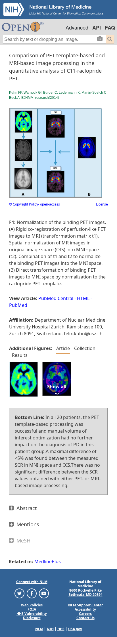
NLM (39, 628)
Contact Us (85, 617)
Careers (85, 613)
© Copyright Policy (23, 204)
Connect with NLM (31, 581)
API (96, 27)
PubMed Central (55, 298)
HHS (60, 628)
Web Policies (32, 605)
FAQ (110, 27)
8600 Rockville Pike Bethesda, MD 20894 (85, 592)
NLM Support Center (85, 605)
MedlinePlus (47, 561)
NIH (50, 628)
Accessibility (85, 609)
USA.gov (75, 628)
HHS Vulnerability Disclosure (31, 615)
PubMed (18, 305)
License (102, 204)
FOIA (32, 609)
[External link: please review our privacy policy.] (19, 593)
